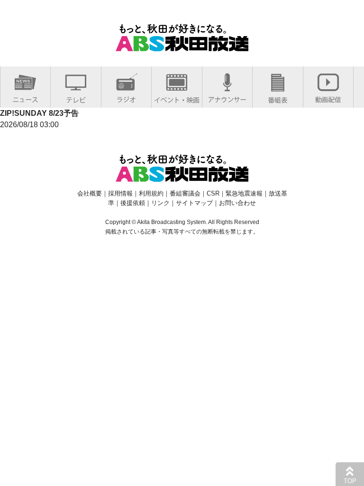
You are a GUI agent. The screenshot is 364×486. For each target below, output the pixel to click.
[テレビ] (76, 98)
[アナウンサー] (227, 97)
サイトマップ (194, 202)
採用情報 (120, 193)
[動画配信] (328, 97)
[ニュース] (25, 97)
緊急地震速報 (244, 193)
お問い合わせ (237, 202)
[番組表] (278, 98)
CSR (213, 193)
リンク (160, 202)
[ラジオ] (126, 97)
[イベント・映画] (177, 98)
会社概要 (89, 193)
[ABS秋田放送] (182, 45)
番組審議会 (185, 193)
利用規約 (151, 193)
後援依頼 (132, 202)
